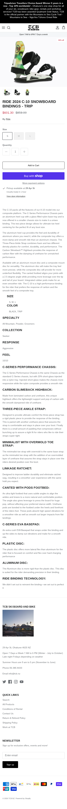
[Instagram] (16, 682)
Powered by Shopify (23, 798)
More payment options (33, 183)
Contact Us (7, 713)
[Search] (10, 27)
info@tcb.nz (14, 673)
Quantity (7, 145)
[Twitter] (4, 682)
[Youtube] (21, 682)
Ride (8, 119)
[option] (33, 62)
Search (6, 700)
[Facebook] (10, 682)
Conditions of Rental (12, 709)
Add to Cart (33, 165)
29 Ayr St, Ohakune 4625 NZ (16, 647)
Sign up (10, 764)
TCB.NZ (11, 798)
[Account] (56, 27)
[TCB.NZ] (33, 28)
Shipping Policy (9, 722)
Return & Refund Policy (13, 718)
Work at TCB (8, 727)
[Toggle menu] (3, 27)
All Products (8, 704)
